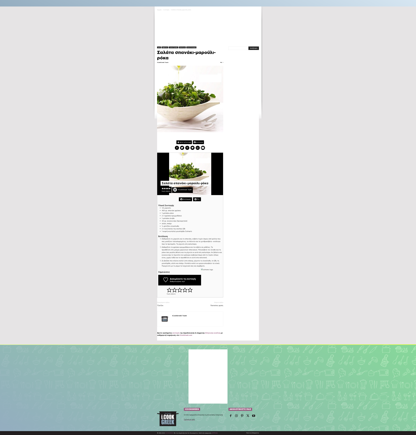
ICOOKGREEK (169, 433)
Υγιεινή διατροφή (191, 47)
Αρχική (159, 10)
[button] (162, 188)
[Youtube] (253, 416)
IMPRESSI (215, 433)
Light (159, 47)
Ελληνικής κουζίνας (212, 333)
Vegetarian (164, 47)
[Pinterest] (242, 416)
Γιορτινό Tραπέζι (173, 47)
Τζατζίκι (160, 305)
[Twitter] (248, 416)
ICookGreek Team (162, 62)
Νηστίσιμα (182, 47)
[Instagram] (236, 416)
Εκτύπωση (199, 142)
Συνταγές (166, 10)
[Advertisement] (208, 27)
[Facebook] (230, 416)
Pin (198, 199)
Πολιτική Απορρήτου (252, 433)
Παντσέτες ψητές (216, 305)
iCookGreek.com (186, 335)
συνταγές (176, 333)
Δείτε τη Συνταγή (185, 142)
